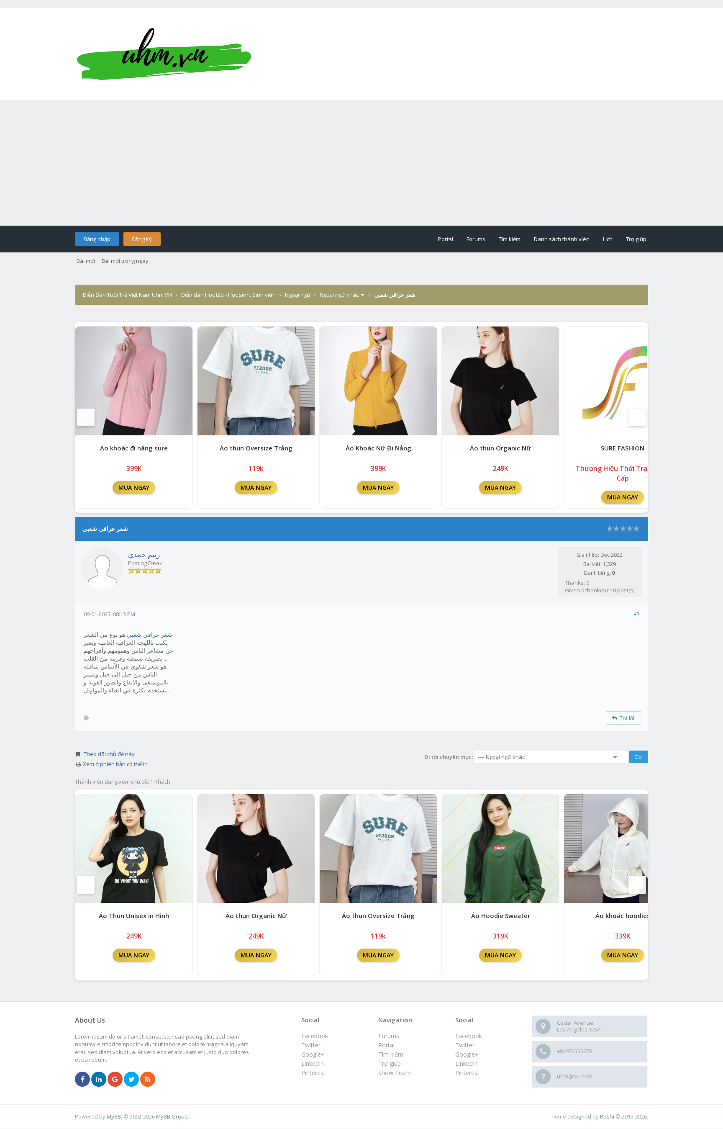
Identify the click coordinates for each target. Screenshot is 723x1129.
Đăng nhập (96, 239)
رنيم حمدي (144, 554)
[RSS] (147, 1079)
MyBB (114, 1116)
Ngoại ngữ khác (339, 294)
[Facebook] (82, 1079)
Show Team (394, 1073)
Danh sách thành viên (562, 239)
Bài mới (86, 261)
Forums (476, 239)
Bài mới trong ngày (125, 261)
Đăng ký (142, 239)
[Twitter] (131, 1079)
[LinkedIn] (98, 1079)
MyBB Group (172, 1116)
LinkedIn (466, 1063)
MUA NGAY (133, 487)
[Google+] (115, 1079)
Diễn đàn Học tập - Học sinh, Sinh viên (228, 294)
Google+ (467, 1054)
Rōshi (607, 1116)
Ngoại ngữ (297, 294)
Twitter (464, 1045)
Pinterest (467, 1073)
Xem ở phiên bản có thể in (115, 764)
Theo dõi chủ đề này (109, 754)
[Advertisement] (361, 162)
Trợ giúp (636, 239)
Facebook (468, 1036)
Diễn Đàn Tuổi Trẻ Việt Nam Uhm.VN (127, 294)
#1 (636, 613)
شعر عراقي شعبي (149, 634)
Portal (445, 239)
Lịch (608, 239)
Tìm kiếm (509, 239)
